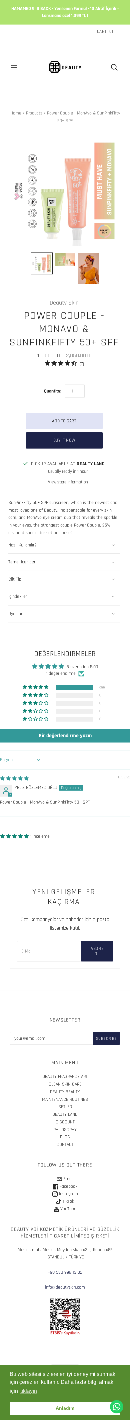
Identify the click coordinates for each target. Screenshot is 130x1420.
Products (34, 113)
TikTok (67, 1201)
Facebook (67, 1186)
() (105, 31)
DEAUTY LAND (65, 1114)
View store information (68, 482)
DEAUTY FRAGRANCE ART (65, 1077)
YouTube (67, 1209)
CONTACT (65, 1145)
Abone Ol (97, 951)
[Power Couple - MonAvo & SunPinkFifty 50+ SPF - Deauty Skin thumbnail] (65, 259)
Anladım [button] (65, 1408)
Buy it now (64, 440)
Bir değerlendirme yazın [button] (65, 735)
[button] (36, 687)
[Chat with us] (116, 1406)
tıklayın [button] (28, 1391)
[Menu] (14, 67)
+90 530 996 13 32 (65, 1272)
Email (68, 1179)
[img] (14, 779)
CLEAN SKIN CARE (65, 1084)
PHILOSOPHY (65, 1130)
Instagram (68, 1194)
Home (15, 113)
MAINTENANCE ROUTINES (65, 1099)
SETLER (65, 1107)
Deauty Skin (64, 303)
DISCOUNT (65, 1122)
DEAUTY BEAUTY (65, 1092)
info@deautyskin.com (65, 1287)
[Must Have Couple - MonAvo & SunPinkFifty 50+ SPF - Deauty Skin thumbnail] (42, 263)
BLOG (65, 1137)
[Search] (114, 67)
